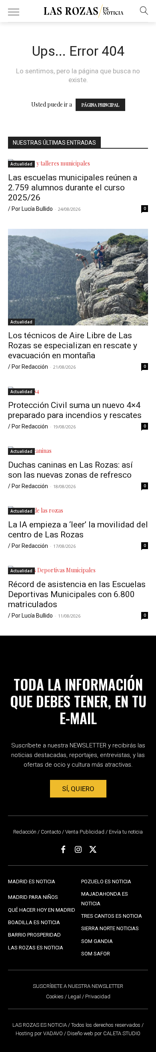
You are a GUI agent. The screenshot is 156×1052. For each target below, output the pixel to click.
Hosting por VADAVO (39, 1033)
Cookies (55, 996)
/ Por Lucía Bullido (30, 209)
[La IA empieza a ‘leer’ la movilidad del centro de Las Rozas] (78, 510)
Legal (74, 996)
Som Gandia (97, 941)
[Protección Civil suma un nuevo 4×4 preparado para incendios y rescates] (78, 391)
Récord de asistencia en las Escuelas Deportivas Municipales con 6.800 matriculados (77, 594)
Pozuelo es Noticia (106, 881)
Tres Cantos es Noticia (111, 916)
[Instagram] (78, 849)
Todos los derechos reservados (106, 1025)
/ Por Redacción (28, 366)
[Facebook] (63, 849)
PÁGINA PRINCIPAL (100, 105)
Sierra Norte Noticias (110, 928)
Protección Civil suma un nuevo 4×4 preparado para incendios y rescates (75, 410)
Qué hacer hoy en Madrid (41, 910)
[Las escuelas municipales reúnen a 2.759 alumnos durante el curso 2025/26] (78, 163)
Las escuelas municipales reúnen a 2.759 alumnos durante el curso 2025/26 (72, 187)
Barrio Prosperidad (34, 935)
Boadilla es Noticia (34, 922)
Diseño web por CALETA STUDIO (103, 1033)
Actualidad (21, 164)
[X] (92, 849)
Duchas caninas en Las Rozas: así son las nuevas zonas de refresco (70, 470)
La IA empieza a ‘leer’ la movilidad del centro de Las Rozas (78, 529)
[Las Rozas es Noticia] (84, 11)
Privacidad (97, 996)
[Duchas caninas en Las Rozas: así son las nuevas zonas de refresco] (78, 450)
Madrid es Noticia (31, 881)
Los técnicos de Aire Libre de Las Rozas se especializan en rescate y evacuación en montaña (72, 345)
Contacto (51, 832)
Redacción (24, 832)
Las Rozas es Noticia (35, 948)
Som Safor (95, 954)
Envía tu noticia (126, 832)
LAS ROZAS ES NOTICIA (40, 1025)
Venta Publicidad (85, 832)
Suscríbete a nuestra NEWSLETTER (78, 986)
